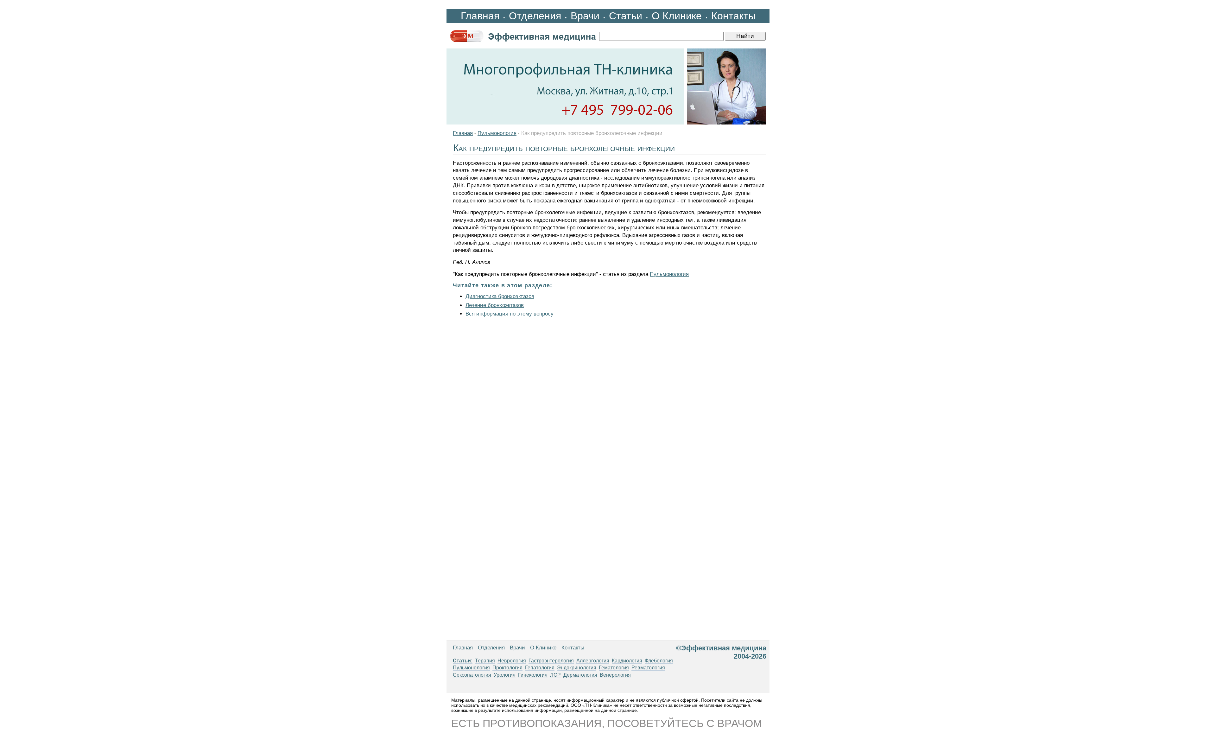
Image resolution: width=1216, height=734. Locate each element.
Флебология (659, 660)
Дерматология (580, 675)
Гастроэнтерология (551, 660)
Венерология (615, 675)
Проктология (507, 667)
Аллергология (592, 660)
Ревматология (648, 667)
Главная (480, 16)
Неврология (511, 660)
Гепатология (539, 667)
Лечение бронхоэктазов (495, 305)
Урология (505, 675)
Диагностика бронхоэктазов (500, 296)
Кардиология (627, 660)
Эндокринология (576, 667)
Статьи (625, 16)
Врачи (585, 16)
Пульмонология (497, 133)
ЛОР (555, 675)
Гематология (614, 667)
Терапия (485, 660)
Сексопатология (472, 675)
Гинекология (533, 675)
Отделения (535, 16)
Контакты (733, 16)
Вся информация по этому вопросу (510, 314)
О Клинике (677, 16)
